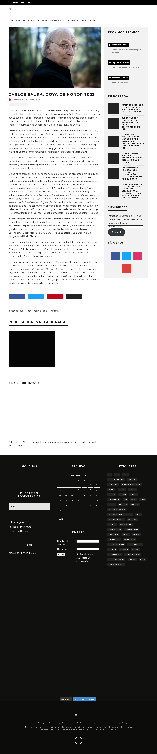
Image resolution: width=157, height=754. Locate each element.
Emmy (143, 499)
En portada (14, 105)
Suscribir (116, 232)
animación (113, 484)
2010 (117, 474)
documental (114, 499)
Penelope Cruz (135, 544)
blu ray (122, 489)
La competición (76, 20)
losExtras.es (18, 99)
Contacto (25, 2)
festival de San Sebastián (120, 514)
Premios (24, 105)
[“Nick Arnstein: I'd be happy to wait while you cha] (134, 667)
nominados (113, 534)
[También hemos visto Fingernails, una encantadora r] (59, 636)
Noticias (28, 20)
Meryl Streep (126, 524)
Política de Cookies (19, 531)
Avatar (111, 489)
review (135, 549)
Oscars (136, 534)
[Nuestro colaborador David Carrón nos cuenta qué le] (21, 674)
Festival (135, 504)
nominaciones (132, 529)
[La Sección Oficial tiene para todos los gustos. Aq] (59, 663)
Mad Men (112, 524)
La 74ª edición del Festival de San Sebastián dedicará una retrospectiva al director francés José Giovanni (132, 191)
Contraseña (63, 549)
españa (112, 504)
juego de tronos (116, 519)
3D (110, 474)
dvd (125, 499)
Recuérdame (86, 554)
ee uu (133, 499)
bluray (133, 489)
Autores (13, 2)
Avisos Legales (16, 522)
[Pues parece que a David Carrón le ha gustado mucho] (21, 638)
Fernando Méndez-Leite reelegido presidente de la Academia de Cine (132, 108)
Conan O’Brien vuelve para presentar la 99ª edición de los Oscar (131, 158)
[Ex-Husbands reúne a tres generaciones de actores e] (96, 606)
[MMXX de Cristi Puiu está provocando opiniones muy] (59, 603)
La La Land (132, 519)
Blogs (92, 20)
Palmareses (57, 20)
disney (134, 494)
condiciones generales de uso (74, 729)
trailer (132, 559)
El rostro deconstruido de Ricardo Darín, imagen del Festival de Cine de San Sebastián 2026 (132, 141)
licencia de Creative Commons (112, 727)
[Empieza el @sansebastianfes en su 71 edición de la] (96, 665)
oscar (125, 534)
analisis (131, 480)
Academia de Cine (116, 480)
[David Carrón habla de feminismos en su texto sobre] (96, 638)
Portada (15, 20)
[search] (46, 506)
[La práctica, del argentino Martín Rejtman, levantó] (21, 599)
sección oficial (133, 554)
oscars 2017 (114, 539)
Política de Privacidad (20, 526)
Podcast (42, 20)
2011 (125, 474)
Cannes (112, 494)
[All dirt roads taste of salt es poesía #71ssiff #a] (134, 603)
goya (138, 514)
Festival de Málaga (117, 509)
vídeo (142, 559)
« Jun (60, 518)
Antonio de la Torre (131, 484)
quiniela (124, 549)
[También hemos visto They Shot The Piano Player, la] (134, 638)
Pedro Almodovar (116, 544)
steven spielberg (116, 559)
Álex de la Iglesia (116, 564)
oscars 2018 (129, 539)
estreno (123, 504)
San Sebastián (115, 554)
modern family (115, 529)
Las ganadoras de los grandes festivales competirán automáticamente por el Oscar (132, 173)
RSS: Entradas (28, 553)
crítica (122, 494)
